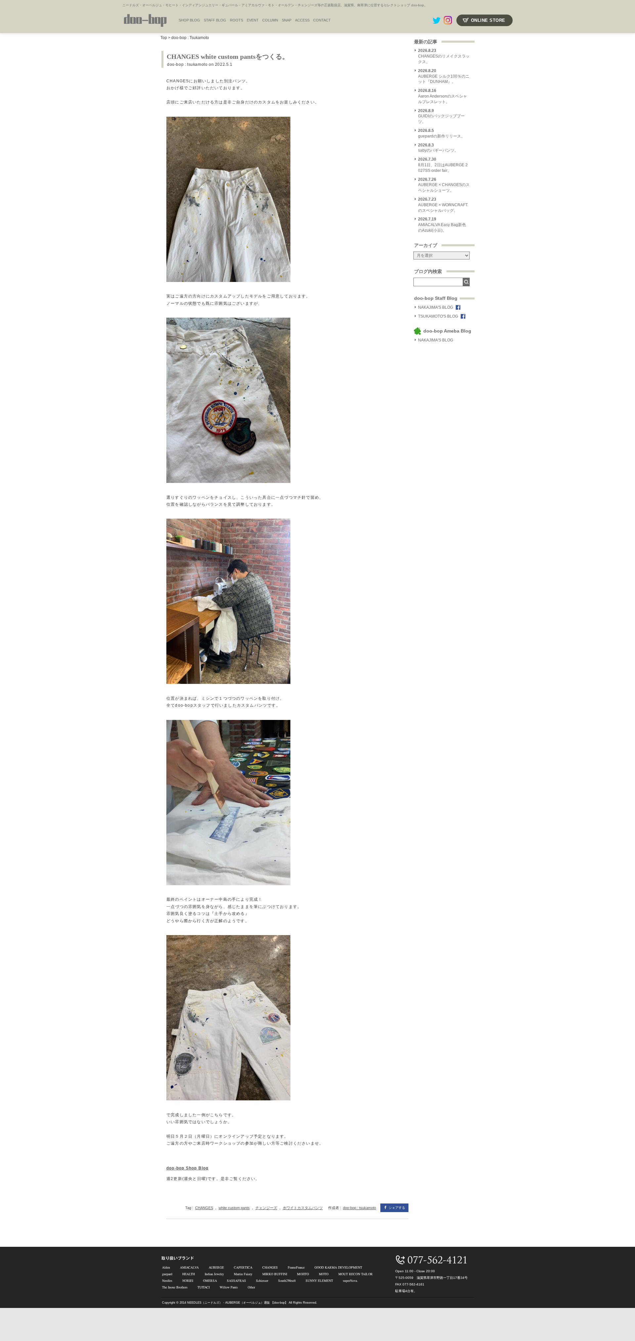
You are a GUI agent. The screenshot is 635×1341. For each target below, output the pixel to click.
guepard (167, 1274)
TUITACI (203, 1287)
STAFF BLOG (215, 20)
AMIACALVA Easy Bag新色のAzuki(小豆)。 (442, 225)
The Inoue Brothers (175, 1287)
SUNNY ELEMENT (319, 1280)
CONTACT (322, 20)
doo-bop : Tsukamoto (190, 37)
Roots (236, 20)
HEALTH (188, 1274)
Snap (286, 20)
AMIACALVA (189, 1267)
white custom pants (234, 1208)
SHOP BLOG (189, 20)
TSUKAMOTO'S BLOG (438, 316)
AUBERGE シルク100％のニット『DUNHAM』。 (443, 76)
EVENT (253, 20)
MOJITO (303, 1274)
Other (251, 1287)
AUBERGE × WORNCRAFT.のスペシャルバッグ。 (443, 205)
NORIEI (187, 1280)
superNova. (350, 1280)
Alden (166, 1267)
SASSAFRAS (236, 1280)
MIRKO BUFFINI (274, 1274)
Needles (167, 1280)
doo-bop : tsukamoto (187, 64)
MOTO (323, 1274)
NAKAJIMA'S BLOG (435, 307)
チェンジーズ (266, 1208)
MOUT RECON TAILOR (355, 1274)
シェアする (397, 1207)
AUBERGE (216, 1267)
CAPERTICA (243, 1267)
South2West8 (287, 1280)
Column (270, 20)
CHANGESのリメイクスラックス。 (444, 56)
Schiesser (262, 1280)
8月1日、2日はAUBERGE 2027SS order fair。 (443, 165)
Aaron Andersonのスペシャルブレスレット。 (442, 96)
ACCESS (302, 20)
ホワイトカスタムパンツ (303, 1208)
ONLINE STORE (488, 20)
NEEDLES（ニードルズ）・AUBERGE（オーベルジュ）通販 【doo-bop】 (237, 1302)
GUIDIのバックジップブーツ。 (441, 116)
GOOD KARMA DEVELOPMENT (338, 1267)
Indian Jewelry (214, 1274)
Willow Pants (229, 1287)
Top (163, 37)
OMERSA (210, 1280)
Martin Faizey (243, 1274)
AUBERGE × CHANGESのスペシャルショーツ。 (444, 185)
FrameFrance (296, 1267)
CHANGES (204, 1208)
